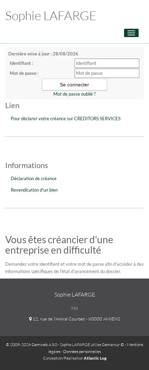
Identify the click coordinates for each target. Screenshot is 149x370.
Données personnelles (82, 351)
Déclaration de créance (33, 178)
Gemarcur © (113, 344)
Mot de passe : (24, 73)
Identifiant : (21, 63)
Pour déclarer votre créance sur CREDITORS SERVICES (66, 118)
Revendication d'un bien (34, 190)
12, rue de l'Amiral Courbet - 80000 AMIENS (76, 318)
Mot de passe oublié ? (74, 94)
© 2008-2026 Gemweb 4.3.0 (31, 344)
